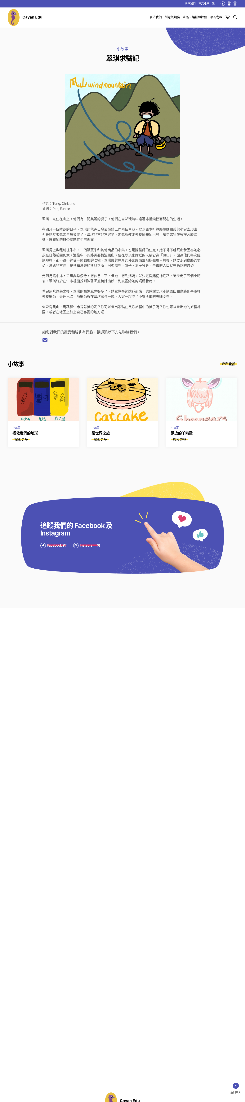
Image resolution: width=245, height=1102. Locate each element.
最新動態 (216, 17)
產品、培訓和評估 (195, 17)
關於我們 (155, 17)
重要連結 (203, 3)
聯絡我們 (190, 3)
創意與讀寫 (172, 17)
